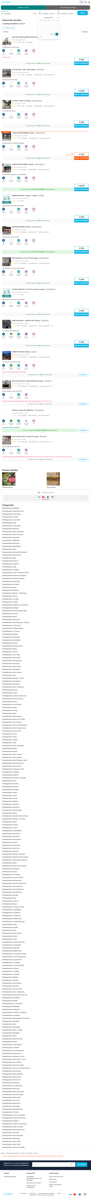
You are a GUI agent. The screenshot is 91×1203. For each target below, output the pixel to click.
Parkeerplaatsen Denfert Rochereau (13, 578)
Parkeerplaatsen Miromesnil (11, 619)
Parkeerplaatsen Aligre (9, 742)
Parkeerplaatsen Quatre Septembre (13, 531)
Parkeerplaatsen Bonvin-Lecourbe (12, 699)
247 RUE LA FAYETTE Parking (21, 101)
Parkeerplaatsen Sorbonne (10, 851)
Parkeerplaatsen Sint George (11, 874)
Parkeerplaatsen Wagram (10, 801)
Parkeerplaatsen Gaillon (9, 822)
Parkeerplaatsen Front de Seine (12, 722)
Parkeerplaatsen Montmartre (11, 1138)
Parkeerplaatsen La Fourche (11, 631)
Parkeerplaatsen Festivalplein (11, 640)
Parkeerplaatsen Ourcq (9, 781)
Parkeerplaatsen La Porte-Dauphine (13, 1050)
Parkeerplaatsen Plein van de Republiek (14, 725)
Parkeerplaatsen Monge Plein (11, 1103)
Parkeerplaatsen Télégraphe (11, 540)
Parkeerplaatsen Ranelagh (10, 608)
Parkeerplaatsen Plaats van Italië (12, 1127)
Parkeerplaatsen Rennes (9, 690)
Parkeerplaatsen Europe (9, 871)
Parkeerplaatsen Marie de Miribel (12, 1074)
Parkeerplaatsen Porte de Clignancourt (14, 957)
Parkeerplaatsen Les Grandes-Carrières (14, 954)
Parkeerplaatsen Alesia (9, 713)
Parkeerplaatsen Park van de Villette (13, 1147)
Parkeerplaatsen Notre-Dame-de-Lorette (14, 611)
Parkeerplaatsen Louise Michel (11, 704)
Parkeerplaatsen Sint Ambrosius (12, 886)
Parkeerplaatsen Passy (9, 587)
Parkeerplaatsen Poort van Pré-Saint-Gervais (16, 1068)
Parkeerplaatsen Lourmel (10, 613)
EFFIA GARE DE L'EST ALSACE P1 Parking (25, 436)
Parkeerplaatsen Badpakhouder (12, 951)
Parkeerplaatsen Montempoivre (12, 660)
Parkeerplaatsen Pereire (9, 702)
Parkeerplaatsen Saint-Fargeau (11, 983)
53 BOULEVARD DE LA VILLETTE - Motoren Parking (28, 289)
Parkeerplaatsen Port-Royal (10, 584)
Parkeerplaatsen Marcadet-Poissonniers (14, 552)
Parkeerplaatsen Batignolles (11, 948)
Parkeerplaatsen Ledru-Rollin (11, 520)
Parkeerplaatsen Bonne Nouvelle (12, 646)
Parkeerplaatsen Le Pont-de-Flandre (13, 965)
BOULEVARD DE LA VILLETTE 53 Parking (25, 258)
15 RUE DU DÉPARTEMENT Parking (23, 133)
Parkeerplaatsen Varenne (10, 798)
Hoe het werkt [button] (53, 1182)
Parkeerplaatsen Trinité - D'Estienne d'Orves (15, 572)
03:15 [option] (53, 13)
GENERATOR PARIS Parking (21, 352)
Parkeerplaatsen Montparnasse (12, 918)
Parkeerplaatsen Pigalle (9, 813)
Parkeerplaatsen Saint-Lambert (12, 933)
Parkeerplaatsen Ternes (9, 939)
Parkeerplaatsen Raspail (9, 751)
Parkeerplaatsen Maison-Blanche (12, 1109)
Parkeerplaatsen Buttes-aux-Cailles (13, 1091)
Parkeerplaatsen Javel (9, 930)
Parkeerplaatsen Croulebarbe (11, 913)
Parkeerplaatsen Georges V (10, 1121)
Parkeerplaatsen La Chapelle (11, 962)
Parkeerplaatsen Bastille (9, 1001)
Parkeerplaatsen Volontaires (11, 684)
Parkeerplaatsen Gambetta (10, 772)
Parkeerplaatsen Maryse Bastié (12, 810)
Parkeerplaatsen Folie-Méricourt (12, 892)
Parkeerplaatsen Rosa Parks (11, 581)
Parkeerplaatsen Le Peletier (10, 570)
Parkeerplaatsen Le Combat (10, 974)
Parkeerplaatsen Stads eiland (11, 1144)
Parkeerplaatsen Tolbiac (9, 792)
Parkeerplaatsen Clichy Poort (11, 1080)
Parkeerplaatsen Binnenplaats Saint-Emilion (16, 1018)
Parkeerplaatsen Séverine (10, 561)
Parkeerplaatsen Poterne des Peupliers (14, 575)
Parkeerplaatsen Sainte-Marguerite (13, 889)
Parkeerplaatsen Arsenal (9, 842)
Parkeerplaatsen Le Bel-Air (10, 901)
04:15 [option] (71, 13)
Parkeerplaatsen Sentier (9, 616)
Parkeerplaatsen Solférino (10, 775)
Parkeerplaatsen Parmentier (10, 807)
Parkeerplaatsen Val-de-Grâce (11, 845)
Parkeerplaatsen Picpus (9, 904)
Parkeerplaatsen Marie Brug (10, 1088)
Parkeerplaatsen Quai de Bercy (11, 1071)
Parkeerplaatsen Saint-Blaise (11, 669)
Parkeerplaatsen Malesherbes (11, 546)
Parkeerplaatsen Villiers (9, 1036)
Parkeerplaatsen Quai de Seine (11, 1062)
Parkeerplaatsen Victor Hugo (11, 655)
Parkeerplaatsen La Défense (11, 1015)
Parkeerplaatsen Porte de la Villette (13, 1065)
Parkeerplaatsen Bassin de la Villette (13, 719)
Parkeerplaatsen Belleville (10, 977)
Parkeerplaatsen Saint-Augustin (12, 757)
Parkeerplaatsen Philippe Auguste (12, 628)
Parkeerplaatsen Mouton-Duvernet (12, 763)
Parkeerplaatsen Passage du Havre (13, 769)
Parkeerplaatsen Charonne (10, 986)
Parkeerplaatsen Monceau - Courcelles (14, 778)
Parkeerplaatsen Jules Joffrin (11, 1141)
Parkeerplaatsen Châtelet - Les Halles (13, 819)
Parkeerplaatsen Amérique (10, 968)
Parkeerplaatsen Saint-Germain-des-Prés (14, 860)
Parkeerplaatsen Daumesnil (10, 663)
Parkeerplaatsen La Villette (10, 971)
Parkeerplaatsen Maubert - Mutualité (13, 854)
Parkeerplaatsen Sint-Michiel (11, 998)
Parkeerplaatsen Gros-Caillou (11, 1106)
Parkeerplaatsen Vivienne (10, 825)
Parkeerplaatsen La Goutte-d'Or (12, 959)
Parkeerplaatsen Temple (9, 740)
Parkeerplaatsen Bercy (9, 898)
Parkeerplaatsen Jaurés (9, 795)
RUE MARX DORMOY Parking (21, 227)
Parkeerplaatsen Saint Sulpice (11, 514)
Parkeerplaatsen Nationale (10, 529)
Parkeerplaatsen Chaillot (9, 936)
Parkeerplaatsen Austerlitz (10, 804)
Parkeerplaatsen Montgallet (10, 1033)
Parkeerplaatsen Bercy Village (11, 666)
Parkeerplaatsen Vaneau (9, 652)
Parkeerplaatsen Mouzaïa (10, 786)
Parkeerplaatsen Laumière (10, 599)
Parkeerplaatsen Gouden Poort (11, 1053)
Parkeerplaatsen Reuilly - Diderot (12, 1030)
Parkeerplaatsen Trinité (9, 737)
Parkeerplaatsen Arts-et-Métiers (12, 830)
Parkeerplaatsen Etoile (9, 523)
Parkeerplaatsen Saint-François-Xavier (14, 728)
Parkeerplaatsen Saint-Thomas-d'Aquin (14, 866)
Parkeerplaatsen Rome (9, 549)
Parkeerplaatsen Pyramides (10, 537)
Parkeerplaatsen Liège (9, 567)
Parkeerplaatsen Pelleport (10, 634)
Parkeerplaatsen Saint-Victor (11, 848)
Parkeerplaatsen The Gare (10, 1112)
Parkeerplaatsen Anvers (9, 734)
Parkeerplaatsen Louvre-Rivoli (11, 625)
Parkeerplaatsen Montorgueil (11, 1027)
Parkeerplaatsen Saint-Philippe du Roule (14, 760)
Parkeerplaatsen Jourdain (10, 980)
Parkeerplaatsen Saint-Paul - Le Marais (14, 1012)
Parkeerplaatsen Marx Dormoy (11, 766)
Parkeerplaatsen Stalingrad (10, 1021)
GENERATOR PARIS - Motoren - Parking (24, 195)
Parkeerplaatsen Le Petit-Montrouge (13, 921)
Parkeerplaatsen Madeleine (10, 508)
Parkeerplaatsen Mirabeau (10, 590)
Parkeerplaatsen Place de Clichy (12, 989)
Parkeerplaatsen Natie (9, 1024)
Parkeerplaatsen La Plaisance (11, 915)
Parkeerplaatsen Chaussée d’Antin (12, 877)
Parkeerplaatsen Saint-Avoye (11, 833)
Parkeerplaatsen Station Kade (11, 1097)
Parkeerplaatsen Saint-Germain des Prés (14, 995)
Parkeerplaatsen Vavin (9, 675)
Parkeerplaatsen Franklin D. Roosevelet (14, 1124)
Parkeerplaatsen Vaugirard (10, 564)
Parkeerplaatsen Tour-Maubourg (12, 1086)
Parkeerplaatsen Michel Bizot (11, 657)
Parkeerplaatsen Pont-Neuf (10, 789)
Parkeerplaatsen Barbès (9, 748)
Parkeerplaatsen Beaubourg (10, 1083)
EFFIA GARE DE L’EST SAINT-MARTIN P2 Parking (27, 381)
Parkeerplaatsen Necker (9, 924)
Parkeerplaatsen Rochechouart (11, 880)
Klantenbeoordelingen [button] (10, 1176)
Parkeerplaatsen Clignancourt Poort (13, 1056)
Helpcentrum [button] (52, 1179)
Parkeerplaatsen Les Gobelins (11, 681)
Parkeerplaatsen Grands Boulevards (13, 1130)
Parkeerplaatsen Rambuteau (11, 637)
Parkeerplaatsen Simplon (10, 643)
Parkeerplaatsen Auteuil (9, 1042)
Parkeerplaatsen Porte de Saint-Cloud (13, 1118)
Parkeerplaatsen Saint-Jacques (12, 672)
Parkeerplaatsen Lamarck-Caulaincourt (14, 696)
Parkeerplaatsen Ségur (9, 558)
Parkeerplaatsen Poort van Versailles (13, 1115)
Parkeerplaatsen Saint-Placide (11, 555)
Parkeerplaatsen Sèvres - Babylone (13, 687)
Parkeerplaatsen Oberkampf (11, 1009)
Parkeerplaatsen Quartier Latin (11, 731)
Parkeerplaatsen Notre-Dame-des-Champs (15, 857)
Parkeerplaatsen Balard (9, 649)
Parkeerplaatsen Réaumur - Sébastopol (14, 593)
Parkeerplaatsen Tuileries (10, 602)
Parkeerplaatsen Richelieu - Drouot (13, 678)
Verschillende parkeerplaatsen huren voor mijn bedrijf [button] (34, 1178)
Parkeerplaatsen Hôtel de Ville (11, 1077)
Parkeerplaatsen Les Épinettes (11, 945)
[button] (57, 17)
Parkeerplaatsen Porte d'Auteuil (12, 1044)
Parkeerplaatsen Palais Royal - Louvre (14, 1059)
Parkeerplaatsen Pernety (9, 710)
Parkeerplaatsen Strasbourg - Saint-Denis (15, 605)
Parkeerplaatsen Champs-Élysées (12, 1135)
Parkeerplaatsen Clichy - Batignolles (13, 992)
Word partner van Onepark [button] (33, 1183)
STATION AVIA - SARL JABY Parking (23, 69)
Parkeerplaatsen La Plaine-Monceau (13, 942)
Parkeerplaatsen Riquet (9, 707)
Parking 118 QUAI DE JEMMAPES (22, 410)
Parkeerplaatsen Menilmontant (11, 716)
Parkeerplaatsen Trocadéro (10, 1132)
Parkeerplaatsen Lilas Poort (10, 1100)
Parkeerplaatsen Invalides (10, 517)
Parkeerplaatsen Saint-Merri (10, 836)
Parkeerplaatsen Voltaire (9, 693)
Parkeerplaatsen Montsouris (11, 543)
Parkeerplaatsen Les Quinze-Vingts (13, 907)
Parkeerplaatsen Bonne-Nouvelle (12, 1039)
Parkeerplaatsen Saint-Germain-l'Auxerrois (15, 816)
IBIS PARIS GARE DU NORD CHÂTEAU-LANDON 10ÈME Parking (32, 37)
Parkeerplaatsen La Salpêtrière (11, 910)
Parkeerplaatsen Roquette (10, 895)
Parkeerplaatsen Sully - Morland (12, 754)
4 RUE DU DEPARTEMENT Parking (22, 164)
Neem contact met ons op (56, 1176)
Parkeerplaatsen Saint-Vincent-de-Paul (14, 883)
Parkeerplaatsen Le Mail (9, 828)
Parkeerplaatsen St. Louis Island (12, 1003)
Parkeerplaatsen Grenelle (10, 927)
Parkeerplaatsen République (11, 1006)
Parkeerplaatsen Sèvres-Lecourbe (12, 534)
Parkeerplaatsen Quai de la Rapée (12, 1094)
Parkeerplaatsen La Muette (10, 1047)
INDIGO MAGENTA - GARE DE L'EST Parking (26, 320)
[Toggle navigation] (86, 2)
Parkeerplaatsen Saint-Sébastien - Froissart (15, 622)
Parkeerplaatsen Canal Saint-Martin (13, 745)
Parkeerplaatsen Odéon (9, 863)
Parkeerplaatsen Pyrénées (10, 784)
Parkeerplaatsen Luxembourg (11, 526)
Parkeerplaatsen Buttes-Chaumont (13, 511)
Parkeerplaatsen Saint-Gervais (11, 839)
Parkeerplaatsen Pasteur (9, 596)
